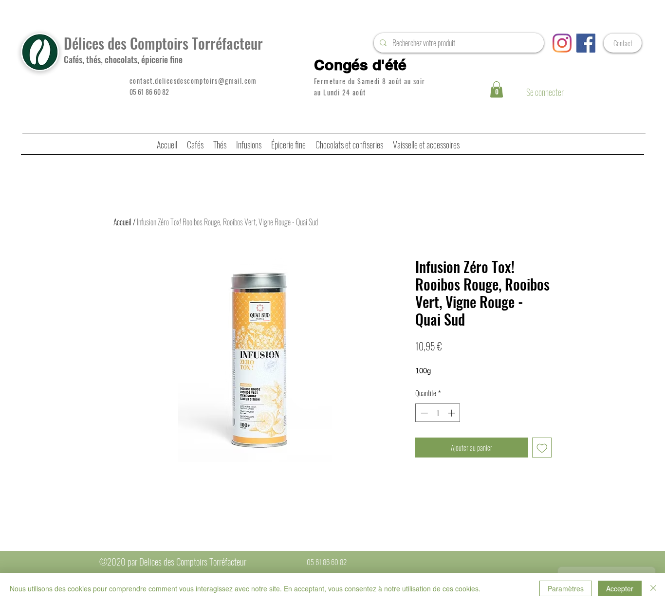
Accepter (619, 588)
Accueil (122, 222)
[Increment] (452, 413)
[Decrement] (423, 413)
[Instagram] (562, 43)
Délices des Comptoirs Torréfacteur (163, 43)
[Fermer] (653, 588)
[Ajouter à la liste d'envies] (542, 448)
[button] (496, 89)
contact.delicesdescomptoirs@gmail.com (193, 80)
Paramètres (566, 588)
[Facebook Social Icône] (585, 43)
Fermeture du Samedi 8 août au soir (369, 81)
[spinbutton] (438, 413)
